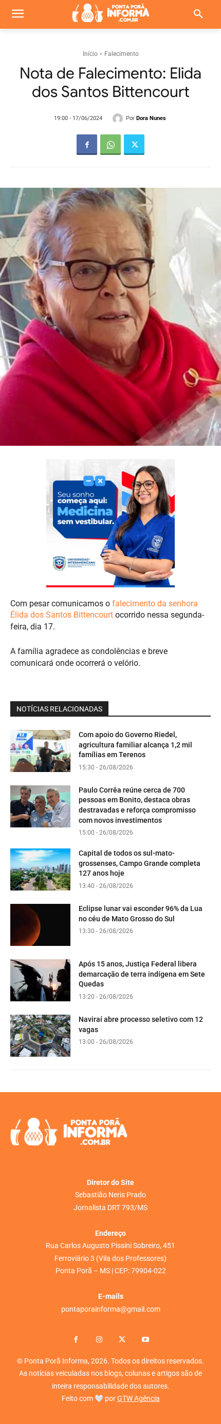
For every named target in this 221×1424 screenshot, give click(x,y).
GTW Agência (138, 1398)
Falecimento (121, 53)
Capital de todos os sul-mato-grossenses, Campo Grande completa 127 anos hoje (139, 863)
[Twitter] (134, 144)
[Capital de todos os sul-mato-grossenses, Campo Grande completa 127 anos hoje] (40, 869)
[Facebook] (87, 144)
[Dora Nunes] (119, 118)
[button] (198, 14)
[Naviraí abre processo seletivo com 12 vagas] (40, 1036)
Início (90, 53)
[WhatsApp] (110, 144)
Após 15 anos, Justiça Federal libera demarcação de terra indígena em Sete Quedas (142, 974)
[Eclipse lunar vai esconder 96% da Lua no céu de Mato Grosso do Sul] (40, 925)
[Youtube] (145, 1340)
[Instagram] (99, 1340)
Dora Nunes (151, 118)
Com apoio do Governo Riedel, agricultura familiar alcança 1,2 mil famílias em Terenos (135, 744)
